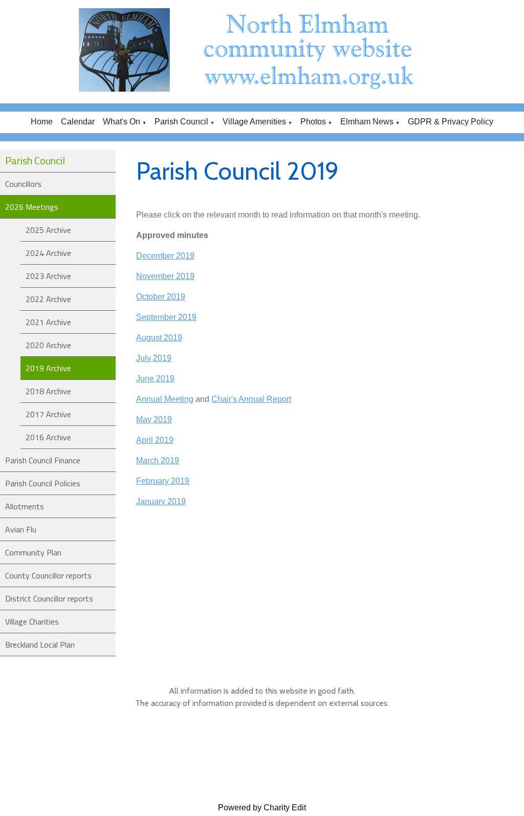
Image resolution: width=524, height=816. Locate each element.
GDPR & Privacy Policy (450, 121)
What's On (121, 121)
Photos (313, 121)
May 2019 (154, 419)
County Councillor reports (48, 575)
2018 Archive (48, 391)
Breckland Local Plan (40, 644)
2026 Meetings (31, 207)
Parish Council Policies (42, 483)
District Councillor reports (49, 598)
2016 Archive (48, 437)
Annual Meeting (164, 399)
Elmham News (367, 121)
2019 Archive (48, 368)
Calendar (78, 121)
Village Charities (32, 621)
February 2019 (162, 481)
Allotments (24, 506)
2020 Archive (48, 345)
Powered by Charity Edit (262, 807)
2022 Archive (48, 299)
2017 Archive (48, 414)
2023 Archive (48, 276)
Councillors (23, 184)
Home (42, 121)
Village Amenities (254, 121)
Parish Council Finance (42, 460)
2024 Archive (48, 253)
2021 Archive (48, 322)
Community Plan (33, 552)
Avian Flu (20, 529)
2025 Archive (48, 230)
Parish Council (181, 121)
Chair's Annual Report (251, 399)
